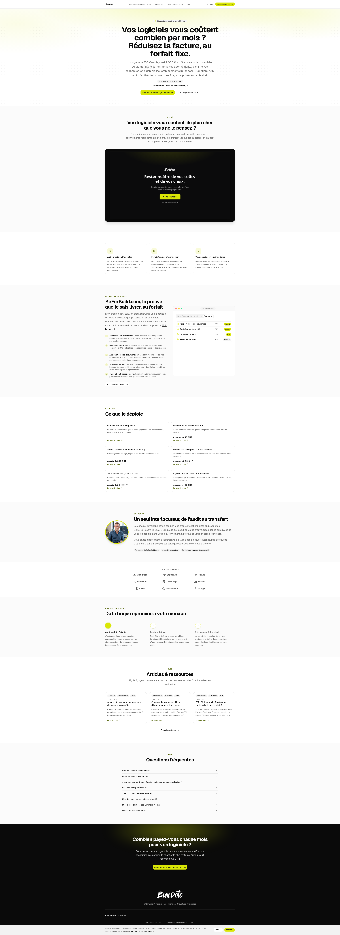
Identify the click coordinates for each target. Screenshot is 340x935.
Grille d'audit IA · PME (153, 922)
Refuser (218, 930)
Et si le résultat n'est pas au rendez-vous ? (141, 805)
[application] (204, 346)
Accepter (229, 930)
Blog (188, 4)
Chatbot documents (174, 4)
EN (211, 4)
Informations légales (116, 915)
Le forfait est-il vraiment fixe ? (136, 776)
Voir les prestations (187, 92)
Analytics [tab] (198, 316)
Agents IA (158, 4)
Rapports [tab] (208, 316)
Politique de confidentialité (176, 922)
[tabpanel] (204, 346)
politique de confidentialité (141, 931)
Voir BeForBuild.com (116, 384)
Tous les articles (168, 730)
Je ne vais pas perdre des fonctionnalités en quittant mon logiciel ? (152, 782)
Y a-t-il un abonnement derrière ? (137, 793)
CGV (193, 922)
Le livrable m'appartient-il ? (134, 788)
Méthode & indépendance (140, 4)
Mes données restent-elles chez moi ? (139, 799)
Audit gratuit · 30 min (225, 4)
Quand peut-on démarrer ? (134, 810)
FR (207, 4)
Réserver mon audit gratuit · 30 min (157, 92)
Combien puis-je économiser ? (136, 770)
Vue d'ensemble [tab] (184, 316)
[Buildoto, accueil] (109, 4)
